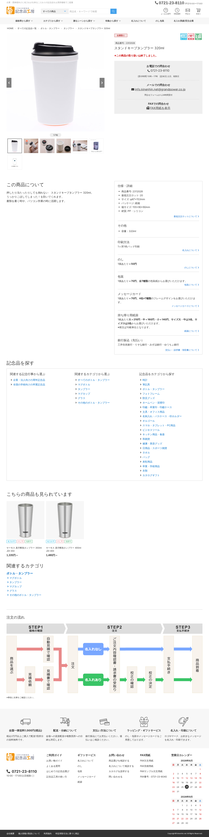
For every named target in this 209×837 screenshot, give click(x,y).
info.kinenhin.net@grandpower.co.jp (160, 89)
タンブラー (84, 389)
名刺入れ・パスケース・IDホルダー (162, 416)
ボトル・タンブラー (154, 389)
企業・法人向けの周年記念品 (29, 379)
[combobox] (89, 11)
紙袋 (80, 781)
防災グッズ (149, 398)
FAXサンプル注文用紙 (151, 771)
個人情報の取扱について (29, 833)
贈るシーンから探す (82, 20)
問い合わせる (115, 776)
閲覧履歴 (177, 14)
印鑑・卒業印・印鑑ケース (157, 407)
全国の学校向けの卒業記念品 (29, 384)
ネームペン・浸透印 (154, 402)
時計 (145, 379)
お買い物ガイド (54, 760)
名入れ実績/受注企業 (184, 20)
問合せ (187, 14)
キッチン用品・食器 (154, 434)
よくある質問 (166, 14)
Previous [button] (9, 83)
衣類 (145, 470)
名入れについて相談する (121, 766)
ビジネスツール (151, 429)
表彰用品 (147, 461)
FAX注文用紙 (146, 760)
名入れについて (138, 20)
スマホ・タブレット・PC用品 (159, 425)
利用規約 (48, 833)
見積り (198, 14)
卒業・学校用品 (151, 466)
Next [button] (102, 83)
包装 (80, 771)
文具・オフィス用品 (154, 411)
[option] (55, 82)
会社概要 (10, 833)
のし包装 (160, 20)
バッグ (146, 457)
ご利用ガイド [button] (54, 755)
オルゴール (149, 420)
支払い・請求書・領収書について (181, 350)
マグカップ (84, 393)
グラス (81, 398)
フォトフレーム (151, 393)
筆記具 (146, 384)
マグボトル (84, 384)
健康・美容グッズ (152, 443)
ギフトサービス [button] (87, 755)
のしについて (190, 267)
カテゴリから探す (51, 20)
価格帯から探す (22, 20)
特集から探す (111, 20)
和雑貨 (146, 438)
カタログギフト (151, 475)
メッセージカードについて (184, 306)
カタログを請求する (119, 771)
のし (80, 766)
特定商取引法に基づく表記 (67, 833)
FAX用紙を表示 (160, 108)
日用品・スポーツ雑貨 (155, 448)
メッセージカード (87, 776)
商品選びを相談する (119, 760)
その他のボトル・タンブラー (94, 402)
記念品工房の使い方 (56, 776)
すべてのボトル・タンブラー (94, 379)
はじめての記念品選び (57, 771)
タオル (146, 452)
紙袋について (190, 331)
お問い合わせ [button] (116, 755)
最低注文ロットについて (185, 216)
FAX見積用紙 (146, 766)
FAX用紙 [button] (145, 755)
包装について (190, 284)
